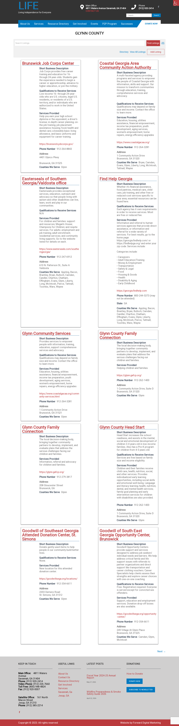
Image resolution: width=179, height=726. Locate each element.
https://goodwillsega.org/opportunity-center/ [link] (136, 615)
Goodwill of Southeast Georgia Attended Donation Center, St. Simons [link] (50, 534)
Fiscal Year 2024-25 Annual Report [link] (101, 676)
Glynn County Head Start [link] (122, 427)
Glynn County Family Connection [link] (118, 335)
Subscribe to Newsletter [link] (141, 690)
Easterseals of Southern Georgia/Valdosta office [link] (44, 180)
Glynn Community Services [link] (46, 333)
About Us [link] (25, 23)
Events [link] (94, 23)
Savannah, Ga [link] (65, 692)
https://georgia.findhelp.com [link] (132, 290)
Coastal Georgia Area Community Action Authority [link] (125, 65)
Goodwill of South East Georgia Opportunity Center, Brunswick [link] (125, 534)
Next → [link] (161, 651)
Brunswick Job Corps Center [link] (48, 63)
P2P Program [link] (109, 23)
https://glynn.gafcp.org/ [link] (129, 375)
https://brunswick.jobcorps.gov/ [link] (56, 144)
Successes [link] (127, 23)
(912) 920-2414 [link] (146, 8)
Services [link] (38, 23)
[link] (176, 3)
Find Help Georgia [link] (116, 178)
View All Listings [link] (138, 52)
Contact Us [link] (64, 677)
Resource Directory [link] (58, 23)
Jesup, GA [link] (63, 695)
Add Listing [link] (155, 52)
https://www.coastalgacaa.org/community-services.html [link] (59, 395)
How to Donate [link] (135, 673)
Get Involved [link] (79, 23)
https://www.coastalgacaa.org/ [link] (133, 142)
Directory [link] (124, 52)
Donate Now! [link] (151, 24)
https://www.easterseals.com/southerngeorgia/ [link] (59, 250)
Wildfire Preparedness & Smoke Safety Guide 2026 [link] (104, 692)
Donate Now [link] (134, 681)
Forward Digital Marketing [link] (147, 722)
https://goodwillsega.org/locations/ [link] (58, 578)
